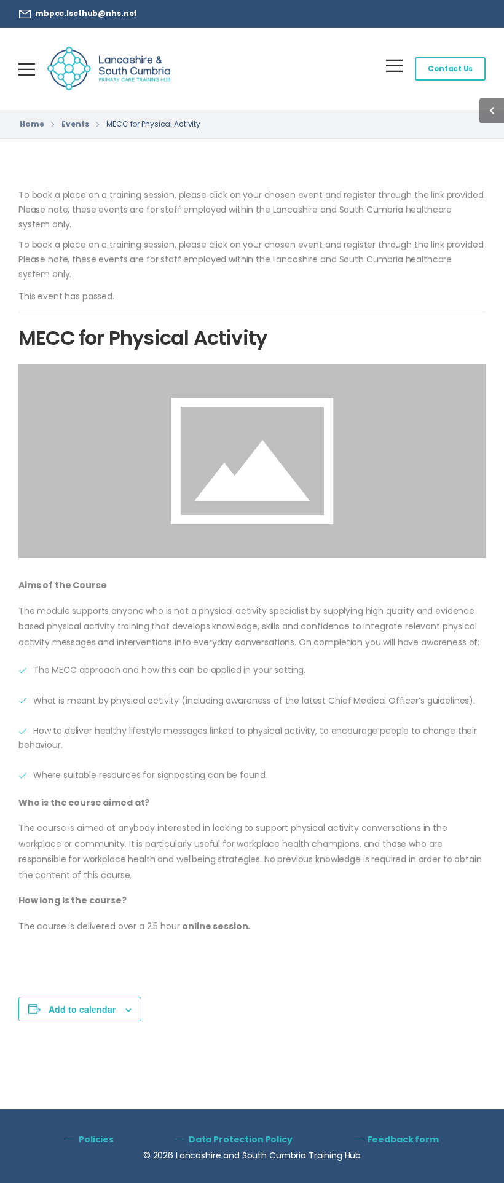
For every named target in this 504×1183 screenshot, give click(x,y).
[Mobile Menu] (26, 69)
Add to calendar (82, 1009)
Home (32, 124)
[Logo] (108, 68)
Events (75, 124)
